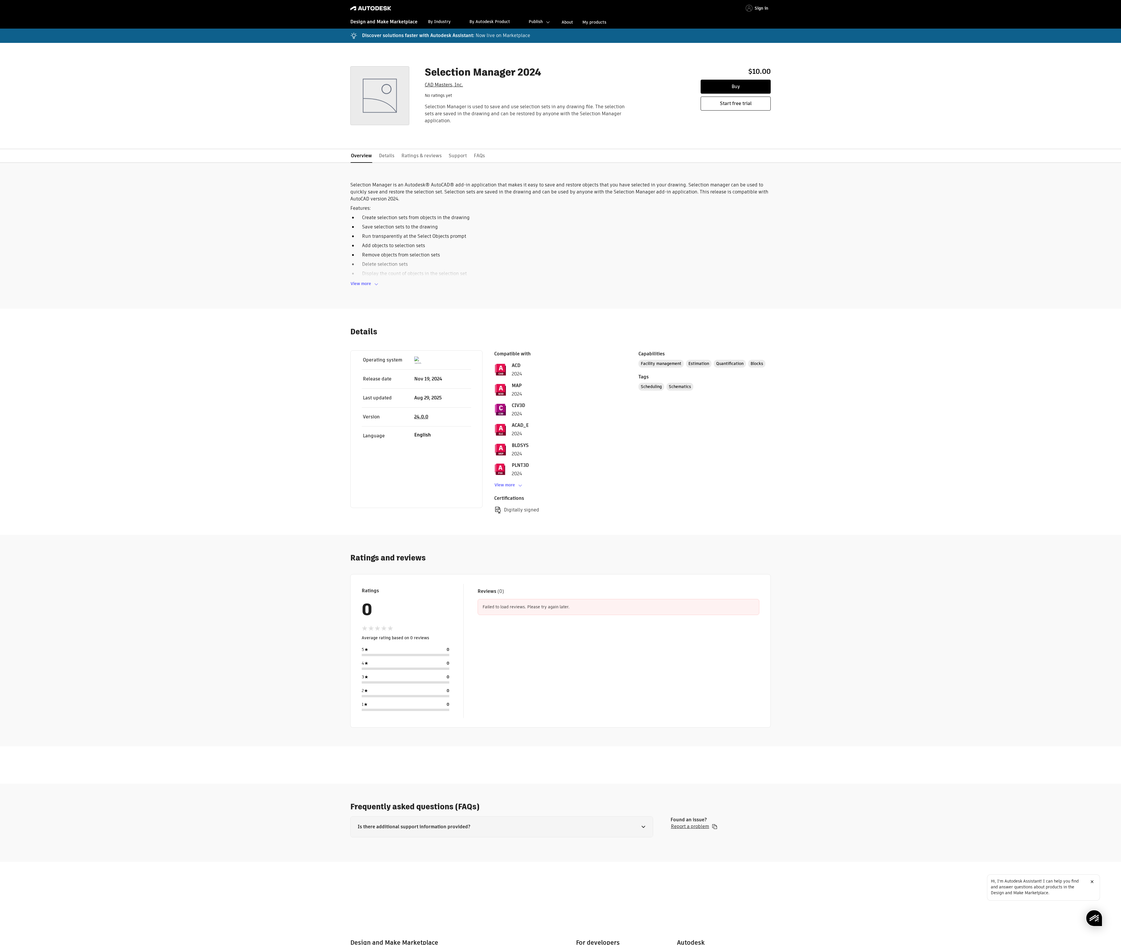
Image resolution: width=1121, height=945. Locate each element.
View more (361, 284)
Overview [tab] (361, 155)
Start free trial (736, 103)
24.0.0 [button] (421, 416)
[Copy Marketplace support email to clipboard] (715, 826)
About (567, 22)
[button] (502, 827)
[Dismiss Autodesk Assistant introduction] (1092, 881)
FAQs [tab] (479, 155)
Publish (536, 22)
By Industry (439, 22)
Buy (736, 86)
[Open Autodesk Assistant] (1094, 918)
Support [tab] (458, 155)
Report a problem (690, 826)
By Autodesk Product (489, 22)
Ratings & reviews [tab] (421, 155)
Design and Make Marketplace (383, 21)
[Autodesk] (370, 8)
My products (594, 22)
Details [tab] (386, 155)
